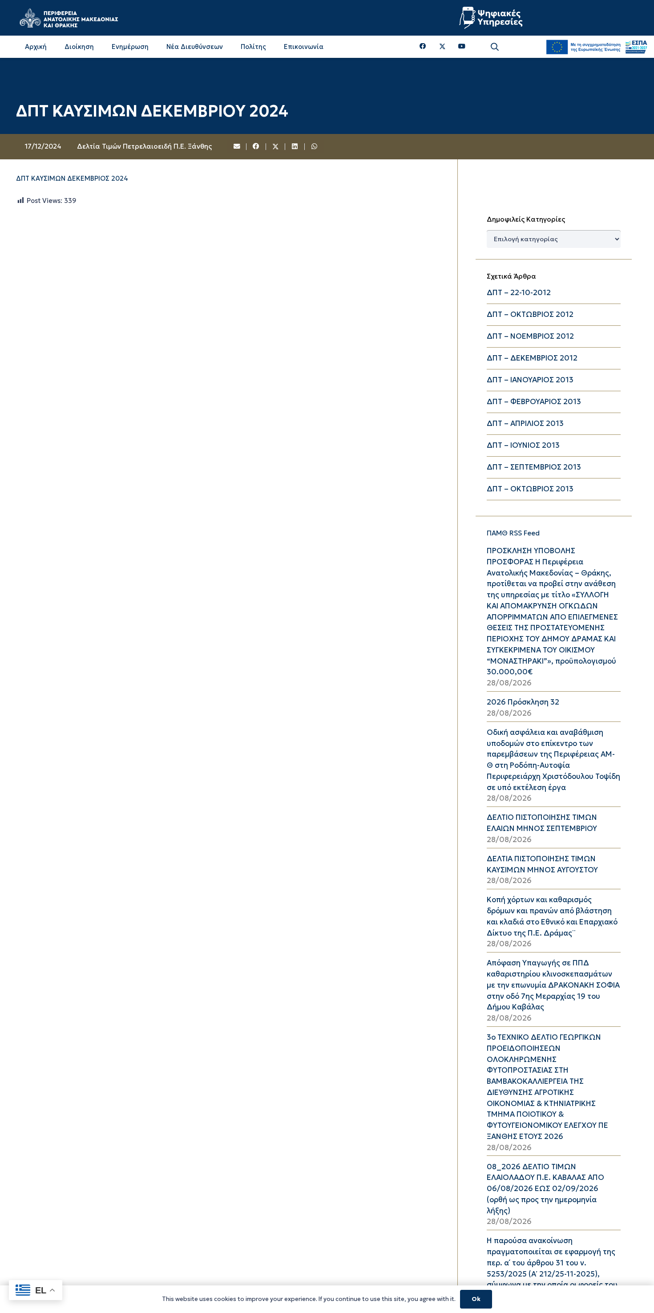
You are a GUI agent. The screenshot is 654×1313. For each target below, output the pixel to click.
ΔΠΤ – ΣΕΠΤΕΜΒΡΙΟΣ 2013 (534, 467)
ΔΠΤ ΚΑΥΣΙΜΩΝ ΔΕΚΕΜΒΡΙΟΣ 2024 (72, 178)
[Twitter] (442, 46)
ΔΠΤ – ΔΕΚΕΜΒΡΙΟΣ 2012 (532, 358)
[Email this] (237, 146)
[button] (495, 47)
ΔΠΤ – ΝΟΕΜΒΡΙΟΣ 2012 (530, 336)
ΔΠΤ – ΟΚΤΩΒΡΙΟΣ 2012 (530, 314)
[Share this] (256, 146)
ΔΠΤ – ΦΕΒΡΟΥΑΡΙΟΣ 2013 (534, 401)
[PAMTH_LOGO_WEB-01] (68, 18)
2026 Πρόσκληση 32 (523, 702)
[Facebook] (423, 46)
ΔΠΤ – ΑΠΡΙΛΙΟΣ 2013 (525, 423)
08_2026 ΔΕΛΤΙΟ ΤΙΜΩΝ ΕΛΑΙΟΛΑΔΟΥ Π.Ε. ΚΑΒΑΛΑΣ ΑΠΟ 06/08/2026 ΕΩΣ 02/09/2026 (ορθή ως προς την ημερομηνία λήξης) (545, 1189)
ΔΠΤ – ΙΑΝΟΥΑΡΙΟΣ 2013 (530, 380)
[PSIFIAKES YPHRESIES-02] (492, 18)
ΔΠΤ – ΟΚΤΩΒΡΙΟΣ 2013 (530, 489)
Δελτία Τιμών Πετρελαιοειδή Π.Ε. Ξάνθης (144, 146)
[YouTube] (461, 46)
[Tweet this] (276, 146)
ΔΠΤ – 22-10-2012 (519, 292)
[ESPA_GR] (596, 47)
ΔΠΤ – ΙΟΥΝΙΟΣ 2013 (523, 445)
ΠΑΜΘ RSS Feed (513, 533)
